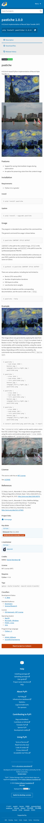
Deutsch (23, 808)
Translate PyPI (21, 725)
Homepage (8, 519)
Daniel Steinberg (12, 560)
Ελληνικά (16, 808)
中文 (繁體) (38, 808)
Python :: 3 (8, 631)
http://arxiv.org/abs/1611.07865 (12, 510)
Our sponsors (22, 707)
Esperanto (26, 810)
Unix (6, 625)
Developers (8, 604)
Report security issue (22, 745)
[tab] (22, 40)
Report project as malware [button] (22, 646)
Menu (37, 4)
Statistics (22, 702)
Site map (22, 785)
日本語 (27, 806)
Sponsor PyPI (22, 727)
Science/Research (11, 606)
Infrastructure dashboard (21, 699)
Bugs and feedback (22, 719)
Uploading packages (21, 676)
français (21, 806)
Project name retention (21, 682)
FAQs (22, 684)
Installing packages (21, 674)
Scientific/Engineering (12, 639)
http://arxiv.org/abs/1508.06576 (29, 496)
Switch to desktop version (22, 795)
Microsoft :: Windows (12, 620)
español (15, 806)
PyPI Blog (21, 696)
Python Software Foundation (30, 779)
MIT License (22, 475)
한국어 (33, 810)
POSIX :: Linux (9, 623)
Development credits (21, 730)
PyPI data (5, 528)
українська (9, 808)
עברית (20, 810)
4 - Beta (7, 597)
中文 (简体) (30, 808)
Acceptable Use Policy (21, 753)
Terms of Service (21, 742)
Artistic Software (10, 637)
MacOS (7, 618)
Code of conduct (21, 747)
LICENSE (7, 479)
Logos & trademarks (22, 705)
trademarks (13, 779)
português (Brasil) (36, 806)
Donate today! (22, 774)
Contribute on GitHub (21, 722)
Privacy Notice (21, 750)
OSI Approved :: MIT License (14, 612)
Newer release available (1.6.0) (14, 535)
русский (14, 810)
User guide (21, 679)
